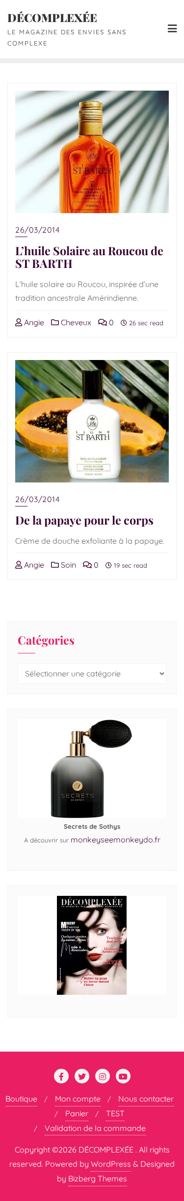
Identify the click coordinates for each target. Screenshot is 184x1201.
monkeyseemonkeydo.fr (115, 839)
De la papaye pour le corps (84, 520)
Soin (67, 565)
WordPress (111, 1164)
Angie (33, 322)
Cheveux (75, 322)
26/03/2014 (37, 230)
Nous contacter (146, 1099)
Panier (76, 1113)
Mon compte (78, 1099)
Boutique (21, 1099)
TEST (115, 1113)
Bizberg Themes (97, 1178)
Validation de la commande (95, 1128)
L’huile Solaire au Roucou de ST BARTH (89, 257)
